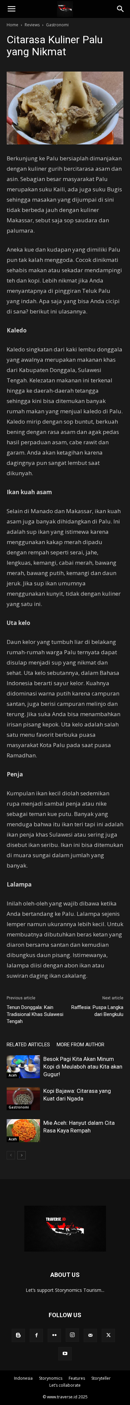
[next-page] (21, 1155)
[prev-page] (11, 1155)
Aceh (13, 1075)
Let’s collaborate (65, 1385)
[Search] (120, 9)
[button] (11, 9)
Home (12, 25)
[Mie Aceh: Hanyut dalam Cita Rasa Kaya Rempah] (23, 1130)
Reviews (32, 25)
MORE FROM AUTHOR (80, 1045)
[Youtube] (65, 1353)
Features (77, 1378)
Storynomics (50, 1378)
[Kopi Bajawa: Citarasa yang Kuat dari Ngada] (23, 1098)
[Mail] (90, 1335)
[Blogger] (18, 1335)
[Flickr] (54, 1335)
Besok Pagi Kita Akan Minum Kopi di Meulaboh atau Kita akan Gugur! (82, 1067)
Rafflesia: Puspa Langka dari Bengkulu (97, 1010)
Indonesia (23, 1378)
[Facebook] (36, 1335)
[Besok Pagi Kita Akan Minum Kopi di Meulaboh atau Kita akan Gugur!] (23, 1066)
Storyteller (101, 1378)
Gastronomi (57, 25)
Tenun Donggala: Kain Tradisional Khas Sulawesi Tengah (35, 1014)
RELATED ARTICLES (28, 1045)
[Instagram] (72, 1335)
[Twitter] (108, 1335)
